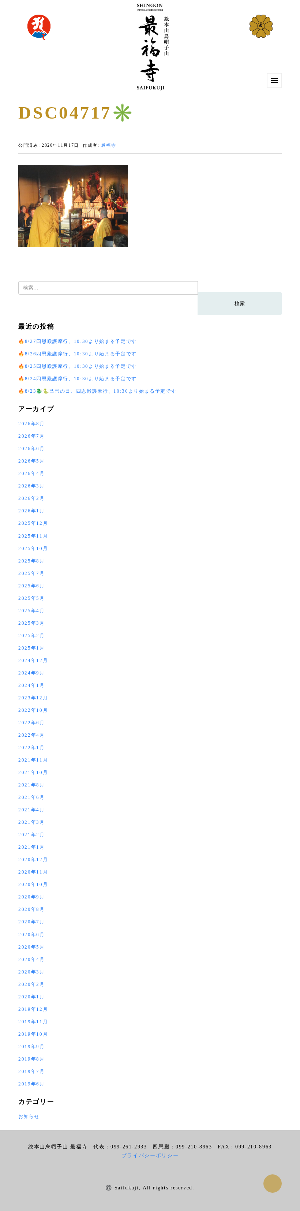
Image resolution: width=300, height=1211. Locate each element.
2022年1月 (31, 747)
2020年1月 (31, 996)
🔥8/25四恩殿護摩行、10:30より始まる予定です (77, 366)
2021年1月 (31, 847)
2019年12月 (33, 1009)
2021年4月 (31, 809)
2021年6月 (31, 797)
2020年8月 (31, 909)
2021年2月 (31, 834)
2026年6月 (31, 448)
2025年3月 (31, 623)
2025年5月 (31, 598)
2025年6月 (31, 585)
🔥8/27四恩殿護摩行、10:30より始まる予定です (77, 341)
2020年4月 (31, 959)
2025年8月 (31, 561)
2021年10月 (33, 772)
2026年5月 (31, 461)
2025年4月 (31, 610)
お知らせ (29, 1116)
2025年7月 (31, 573)
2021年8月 (31, 785)
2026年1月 (31, 510)
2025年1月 (31, 648)
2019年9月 (31, 1046)
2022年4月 (31, 735)
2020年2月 (31, 984)
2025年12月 (33, 523)
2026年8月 (31, 423)
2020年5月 (31, 947)
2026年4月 (31, 473)
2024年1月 (31, 685)
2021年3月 (31, 822)
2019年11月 (33, 1021)
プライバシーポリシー (150, 1155)
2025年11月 (33, 536)
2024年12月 (33, 660)
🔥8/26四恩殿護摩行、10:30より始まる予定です (77, 353)
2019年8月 (31, 1059)
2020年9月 (31, 897)
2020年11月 (33, 872)
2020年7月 (31, 921)
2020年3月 (31, 972)
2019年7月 (31, 1071)
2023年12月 (33, 697)
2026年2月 (31, 498)
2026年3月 (31, 486)
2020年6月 (31, 934)
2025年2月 (31, 635)
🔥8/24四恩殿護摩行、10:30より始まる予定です (77, 378)
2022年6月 (31, 722)
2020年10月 (33, 884)
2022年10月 (33, 710)
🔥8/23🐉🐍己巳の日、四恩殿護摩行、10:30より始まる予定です (97, 391)
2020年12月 (33, 859)
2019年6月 (31, 1084)
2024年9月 (31, 673)
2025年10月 (33, 548)
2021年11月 (33, 760)
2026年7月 (31, 436)
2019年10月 (33, 1034)
